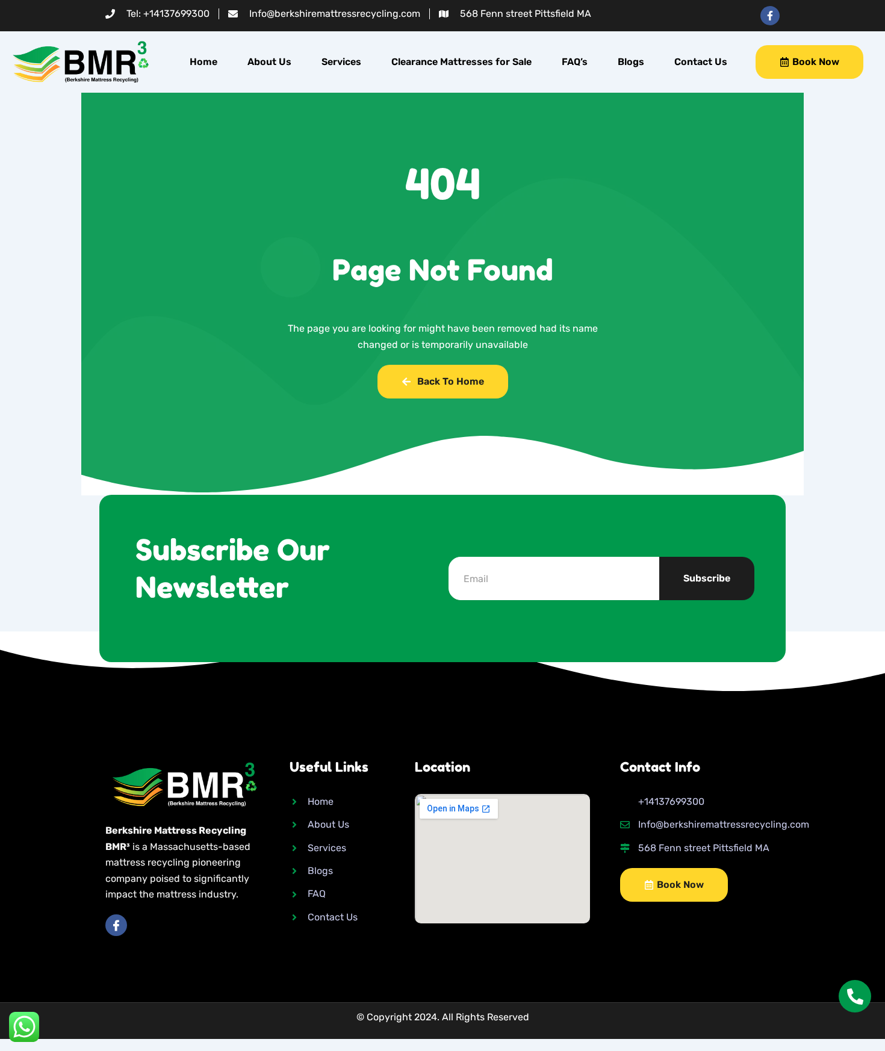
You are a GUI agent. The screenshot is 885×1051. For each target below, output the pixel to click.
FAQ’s (575, 61)
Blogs (631, 61)
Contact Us (700, 61)
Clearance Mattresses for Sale (461, 61)
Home (203, 61)
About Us (269, 61)
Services (341, 61)
